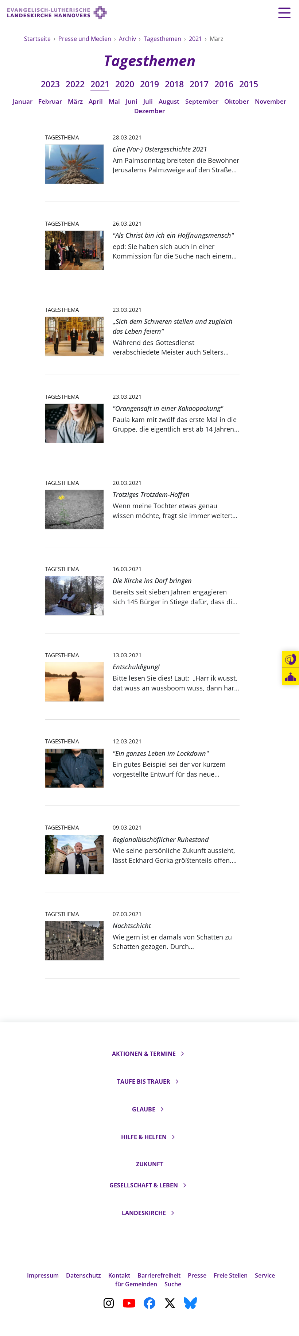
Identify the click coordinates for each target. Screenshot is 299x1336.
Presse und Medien (85, 39)
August (169, 101)
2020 (124, 84)
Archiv (128, 39)
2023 (50, 84)
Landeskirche (144, 1213)
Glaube (143, 1109)
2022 (75, 84)
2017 (199, 84)
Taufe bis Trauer (143, 1081)
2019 (149, 84)
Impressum (43, 1275)
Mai (114, 101)
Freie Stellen (231, 1275)
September (201, 101)
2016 (223, 84)
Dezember (149, 111)
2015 (248, 84)
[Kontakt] (290, 659)
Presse (197, 1275)
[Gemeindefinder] (290, 676)
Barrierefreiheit (158, 1275)
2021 (196, 39)
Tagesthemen (163, 39)
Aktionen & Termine (144, 1054)
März (75, 101)
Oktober (236, 101)
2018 (174, 84)
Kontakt (119, 1275)
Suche (172, 1284)
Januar (22, 101)
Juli (148, 101)
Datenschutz (83, 1275)
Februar (50, 101)
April (96, 101)
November (270, 101)
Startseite (38, 39)
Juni (131, 101)
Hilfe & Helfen (144, 1137)
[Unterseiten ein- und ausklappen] (182, 1054)
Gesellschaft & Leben (143, 1185)
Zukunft (149, 1164)
